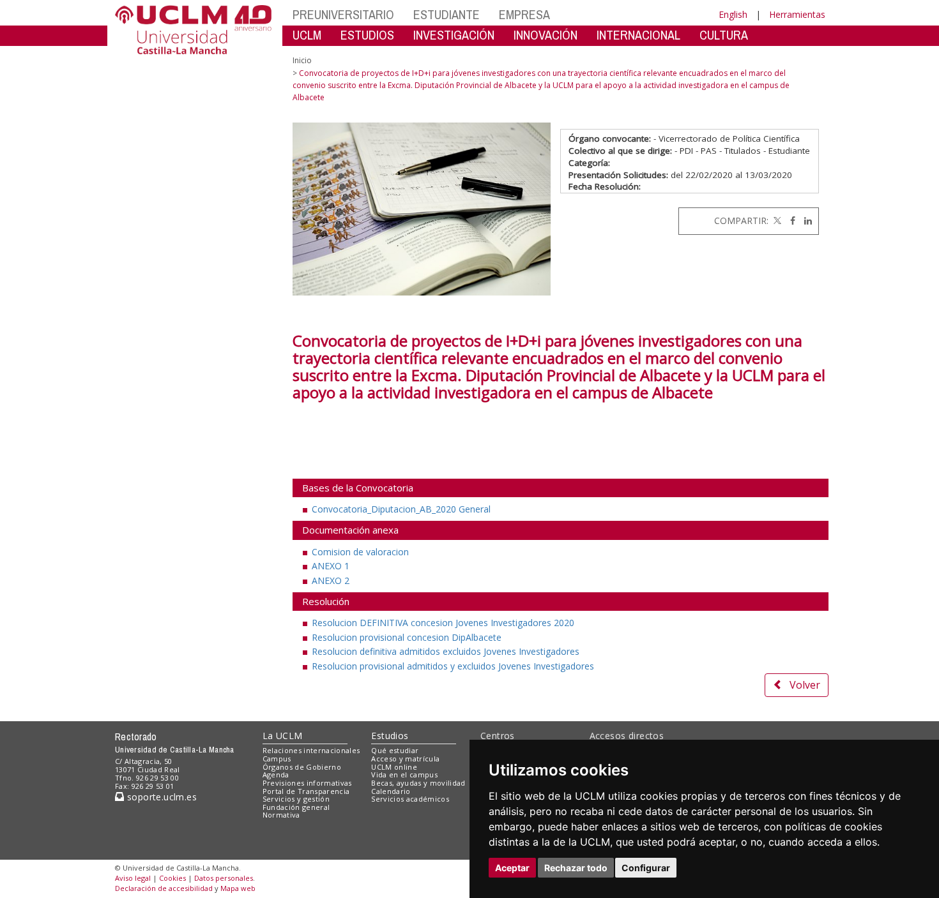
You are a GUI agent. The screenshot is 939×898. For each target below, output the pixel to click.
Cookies (172, 878)
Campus (277, 758)
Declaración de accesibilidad (164, 888)
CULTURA (723, 34)
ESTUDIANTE (446, 14)
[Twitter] (776, 220)
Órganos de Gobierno (302, 767)
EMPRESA (524, 14)
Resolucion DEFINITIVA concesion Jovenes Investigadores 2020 (443, 623)
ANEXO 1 (330, 566)
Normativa (281, 814)
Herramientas (797, 14)
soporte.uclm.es (160, 797)
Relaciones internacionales (311, 750)
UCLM (307, 34)
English (733, 14)
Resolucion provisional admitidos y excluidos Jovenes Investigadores (453, 666)
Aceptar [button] (512, 867)
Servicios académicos (410, 799)
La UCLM (283, 736)
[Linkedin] (805, 220)
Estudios (389, 736)
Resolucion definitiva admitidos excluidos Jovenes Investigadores (445, 651)
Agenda (276, 774)
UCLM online (394, 767)
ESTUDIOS (367, 34)
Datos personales (223, 878)
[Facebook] (789, 220)
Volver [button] (805, 685)
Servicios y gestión (296, 799)
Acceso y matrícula (405, 758)
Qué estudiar (394, 750)
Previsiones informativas (307, 783)
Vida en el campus (404, 774)
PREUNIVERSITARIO (343, 14)
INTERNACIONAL (638, 34)
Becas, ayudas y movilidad (418, 783)
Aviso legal (133, 878)
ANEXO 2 (330, 580)
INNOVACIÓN (545, 34)
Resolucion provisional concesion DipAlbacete (406, 637)
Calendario (390, 791)
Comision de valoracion (360, 552)
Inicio (302, 60)
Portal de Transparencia (306, 791)
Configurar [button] (646, 867)
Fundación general (296, 807)
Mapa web (238, 888)
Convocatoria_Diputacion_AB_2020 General (401, 509)
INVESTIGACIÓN (453, 34)
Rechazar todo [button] (575, 867)
